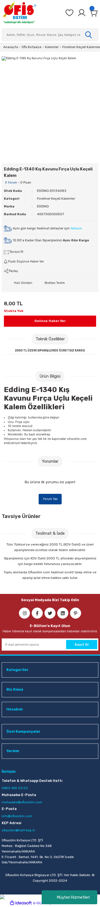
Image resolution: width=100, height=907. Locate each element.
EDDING (43, 206)
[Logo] (19, 13)
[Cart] (93, 12)
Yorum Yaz (50, 499)
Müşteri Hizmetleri (73, 897)
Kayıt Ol (82, 644)
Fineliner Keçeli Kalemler (56, 198)
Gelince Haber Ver (50, 321)
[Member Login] (81, 12)
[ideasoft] (21, 903)
